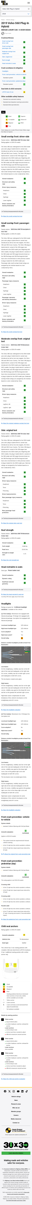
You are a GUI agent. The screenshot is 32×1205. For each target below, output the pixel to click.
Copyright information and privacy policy (16, 1200)
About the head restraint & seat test (13, 594)
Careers (16, 1115)
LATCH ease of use (7, 92)
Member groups (16, 1111)
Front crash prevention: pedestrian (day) (13, 81)
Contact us (16, 1122)
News (16, 1100)
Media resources (16, 1119)
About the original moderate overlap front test (16, 423)
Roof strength (6, 60)
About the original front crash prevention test (17, 854)
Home (3, 19)
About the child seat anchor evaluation (14, 1079)
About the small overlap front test (12, 216)
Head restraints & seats (9, 63)
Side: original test (7, 57)
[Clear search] (29, 9)
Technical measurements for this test (13, 211)
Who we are (16, 1108)
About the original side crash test (12, 523)
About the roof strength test (11, 560)
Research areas (16, 1104)
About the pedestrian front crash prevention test (17, 919)
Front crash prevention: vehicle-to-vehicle (14, 74)
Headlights (5, 71)
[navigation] (29, 3)
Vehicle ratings (10, 19)
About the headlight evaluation (11, 710)
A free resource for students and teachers (15, 1134)
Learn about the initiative (16, 1153)
